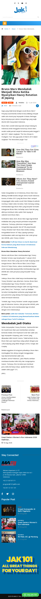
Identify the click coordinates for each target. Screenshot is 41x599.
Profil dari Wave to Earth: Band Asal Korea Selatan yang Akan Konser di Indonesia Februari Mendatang (19, 244)
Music (14, 29)
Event (20, 507)
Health (15, 432)
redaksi (21, 103)
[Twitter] (18, 3)
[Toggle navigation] (4, 23)
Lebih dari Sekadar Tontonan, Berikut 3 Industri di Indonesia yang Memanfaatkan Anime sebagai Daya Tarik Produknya (20, 316)
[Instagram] (26, 3)
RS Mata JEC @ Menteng (28, 537)
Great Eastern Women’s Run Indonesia (27, 523)
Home (6, 29)
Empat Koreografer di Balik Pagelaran (26, 510)
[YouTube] (22, 3)
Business (7, 432)
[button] (30, 595)
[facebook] (14, 3)
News (10, 102)
